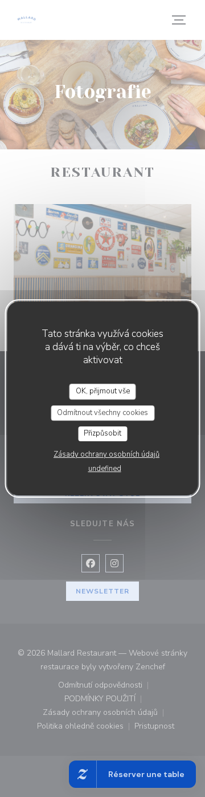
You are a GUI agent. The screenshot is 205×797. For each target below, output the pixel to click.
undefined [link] (104, 468)
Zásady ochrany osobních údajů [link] (106, 454)
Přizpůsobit (102, 433)
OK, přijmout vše (103, 391)
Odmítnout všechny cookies (102, 413)
